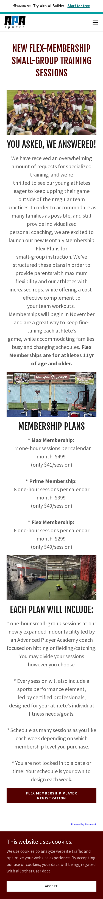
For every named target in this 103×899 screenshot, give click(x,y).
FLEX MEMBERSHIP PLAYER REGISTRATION (51, 795)
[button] (95, 22)
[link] (15, 22)
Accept (51, 886)
